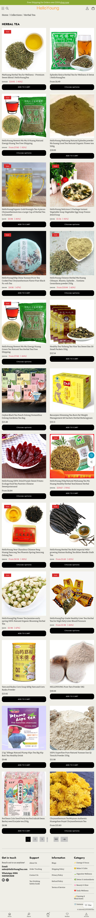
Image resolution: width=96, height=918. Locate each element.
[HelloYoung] (48, 8)
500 (56, 839)
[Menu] (3, 8)
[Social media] (91, 462)
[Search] (7, 8)
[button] (93, 8)
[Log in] (87, 8)
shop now (64, 2)
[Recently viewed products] (91, 455)
